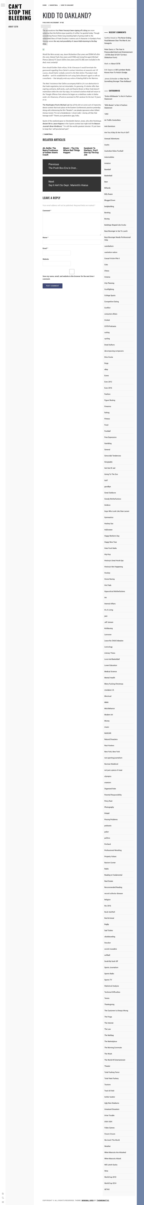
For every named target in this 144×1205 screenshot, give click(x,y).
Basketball (48, 134)
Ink (105, 598)
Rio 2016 (107, 906)
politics (107, 838)
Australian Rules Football (113, 151)
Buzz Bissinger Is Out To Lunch (115, 231)
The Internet (108, 1023)
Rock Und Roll (109, 912)
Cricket (107, 320)
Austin (106, 145)
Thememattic (103, 1200)
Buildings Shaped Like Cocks (115, 225)
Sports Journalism (111, 967)
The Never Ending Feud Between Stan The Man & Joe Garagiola (117, 40)
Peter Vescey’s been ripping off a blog (73, 30)
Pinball (106, 813)
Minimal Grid (88, 1200)
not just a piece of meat (113, 770)
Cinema (107, 277)
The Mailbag (109, 1035)
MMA (106, 702)
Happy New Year (110, 542)
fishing (106, 413)
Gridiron (107, 505)
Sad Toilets (108, 930)
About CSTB (13, 26)
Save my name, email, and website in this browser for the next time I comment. (68, 277)
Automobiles (109, 157)
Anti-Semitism (109, 126)
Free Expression (110, 437)
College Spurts (109, 295)
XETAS (106, 1189)
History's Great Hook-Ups (114, 561)
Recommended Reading (113, 887)
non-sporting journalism (113, 758)
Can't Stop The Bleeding (19, 12)
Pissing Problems (111, 820)
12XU (106, 114)
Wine (106, 1171)
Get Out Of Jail (109, 468)
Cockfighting (109, 289)
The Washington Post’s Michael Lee (56, 105)
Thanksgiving (109, 1004)
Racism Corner (110, 863)
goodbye (107, 487)
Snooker (107, 943)
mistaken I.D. (109, 690)
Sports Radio (109, 974)
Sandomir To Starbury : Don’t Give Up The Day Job (91, 151)
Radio (106, 869)
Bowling (107, 213)
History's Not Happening (113, 567)
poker (106, 832)
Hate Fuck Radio (110, 548)
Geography (108, 462)
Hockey (107, 573)
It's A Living (108, 610)
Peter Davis (108, 49)
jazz (105, 616)
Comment (47, 211)
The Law (107, 1029)
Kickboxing (108, 628)
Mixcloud (107, 696)
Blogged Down (109, 200)
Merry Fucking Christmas (113, 684)
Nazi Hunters (109, 746)
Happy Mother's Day (111, 536)
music (106, 727)
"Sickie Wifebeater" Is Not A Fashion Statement (118, 97)
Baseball (107, 169)
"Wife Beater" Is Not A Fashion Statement (115, 106)
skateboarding (109, 937)
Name (45, 238)
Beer (106, 182)
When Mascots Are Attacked (115, 1152)
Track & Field (109, 1091)
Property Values (110, 856)
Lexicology (108, 647)
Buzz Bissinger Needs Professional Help (117, 238)
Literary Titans (109, 653)
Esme (106, 376)
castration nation (110, 252)
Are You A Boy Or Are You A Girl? (116, 132)
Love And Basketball (112, 659)
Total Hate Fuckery (111, 1078)
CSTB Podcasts (110, 326)
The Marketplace (110, 1041)
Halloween (108, 530)
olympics (107, 776)
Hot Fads (107, 585)
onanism (107, 783)
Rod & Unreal (109, 918)
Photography (109, 807)
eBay (106, 369)
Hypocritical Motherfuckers (114, 591)
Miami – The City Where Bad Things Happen (71, 150)
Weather (107, 1146)
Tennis (106, 998)
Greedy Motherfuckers (112, 499)
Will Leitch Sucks (110, 1165)
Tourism (107, 1085)
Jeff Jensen (108, 622)
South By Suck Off (111, 961)
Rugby (106, 924)
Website (46, 259)
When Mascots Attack (112, 1159)
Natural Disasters (111, 739)
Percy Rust (108, 801)
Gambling (107, 443)
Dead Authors (109, 345)
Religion (107, 900)
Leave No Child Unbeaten (113, 641)
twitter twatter (109, 1097)
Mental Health (109, 678)
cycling (107, 339)
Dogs (106, 363)
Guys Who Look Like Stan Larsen (116, 511)
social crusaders (110, 949)
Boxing (106, 219)
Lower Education (110, 665)
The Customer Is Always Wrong (116, 1011)
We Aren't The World (112, 1140)
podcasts (107, 826)
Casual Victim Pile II (112, 258)
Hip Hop (107, 554)
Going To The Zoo (111, 474)
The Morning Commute (113, 1048)
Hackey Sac (108, 524)
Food (106, 425)
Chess (106, 271)
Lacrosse (107, 635)
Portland (107, 844)
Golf (106, 480)
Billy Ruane (108, 194)
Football (107, 431)
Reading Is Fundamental (113, 875)
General (107, 450)
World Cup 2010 (110, 1177)
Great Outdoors (110, 493)
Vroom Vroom (109, 1134)
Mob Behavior (109, 709)
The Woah (108, 1054)
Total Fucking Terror (111, 1072)
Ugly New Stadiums (111, 1103)
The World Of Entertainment (114, 1060)
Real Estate (108, 881)
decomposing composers (114, 351)
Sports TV (108, 980)
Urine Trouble (109, 1115)
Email (45, 248)
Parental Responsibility (113, 795)
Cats (106, 265)
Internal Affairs (110, 604)
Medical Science (110, 672)
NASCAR (107, 733)
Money (106, 721)
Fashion (107, 394)
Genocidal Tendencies (112, 456)
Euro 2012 (108, 382)
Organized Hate (110, 789)
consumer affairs (110, 314)
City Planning (109, 283)
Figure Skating (109, 400)
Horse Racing (109, 579)
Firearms (107, 406)
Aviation (107, 163)
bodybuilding (109, 206)
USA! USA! (108, 1122)
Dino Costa (108, 357)
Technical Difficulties (112, 992)
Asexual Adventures (111, 139)
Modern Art (108, 715)
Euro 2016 (108, 388)
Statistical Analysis (111, 986)
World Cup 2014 (110, 1183)
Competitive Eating (111, 302)
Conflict (107, 308)
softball (107, 955)
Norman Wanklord (111, 764)
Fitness (107, 419)
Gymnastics (108, 517)
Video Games (109, 1128)
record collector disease (113, 893)
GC (63, 22)
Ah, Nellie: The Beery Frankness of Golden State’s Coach (50, 151)
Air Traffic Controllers (112, 120)
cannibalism (109, 246)
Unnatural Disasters (111, 1109)
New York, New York (112, 752)
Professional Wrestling (113, 850)
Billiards (107, 188)
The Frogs (108, 1017)
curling (106, 332)
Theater (107, 1066)
